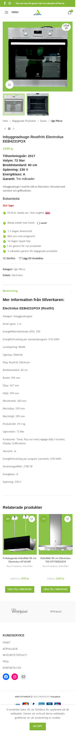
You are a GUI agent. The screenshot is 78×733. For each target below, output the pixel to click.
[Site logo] (37, 12)
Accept (37, 726)
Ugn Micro (56, 121)
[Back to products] (9, 129)
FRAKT (7, 642)
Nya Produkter (14, 566)
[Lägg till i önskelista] (32, 519)
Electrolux (17, 275)
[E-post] (23, 676)
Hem (5, 121)
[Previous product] (5, 129)
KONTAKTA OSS (12, 668)
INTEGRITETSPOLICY (15, 655)
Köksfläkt (28, 566)
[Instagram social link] (9, 3)
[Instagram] (14, 676)
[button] (19, 589)
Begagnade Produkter (24, 121)
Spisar (43, 121)
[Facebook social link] (5, 3)
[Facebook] (6, 676)
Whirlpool (55, 611)
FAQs (6, 661)
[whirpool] (19, 612)
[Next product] (13, 129)
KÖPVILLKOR (10, 649)
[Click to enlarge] (9, 85)
